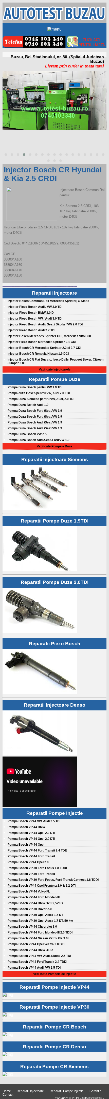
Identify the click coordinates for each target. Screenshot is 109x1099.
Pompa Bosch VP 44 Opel (26, 844)
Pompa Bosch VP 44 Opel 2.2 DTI (31, 833)
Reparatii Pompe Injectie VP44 (54, 987)
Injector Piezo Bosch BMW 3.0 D (31, 312)
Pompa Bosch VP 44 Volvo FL (29, 891)
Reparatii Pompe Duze (54, 379)
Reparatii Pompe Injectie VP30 (54, 1007)
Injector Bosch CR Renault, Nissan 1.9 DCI (38, 353)
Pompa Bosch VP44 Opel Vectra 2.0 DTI (36, 944)
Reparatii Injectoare (54, 293)
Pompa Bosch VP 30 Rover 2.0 (30, 909)
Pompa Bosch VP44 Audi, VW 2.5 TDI (34, 967)
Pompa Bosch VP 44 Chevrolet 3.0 (32, 926)
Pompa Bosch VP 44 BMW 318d (30, 950)
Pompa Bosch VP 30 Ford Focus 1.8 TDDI (37, 868)
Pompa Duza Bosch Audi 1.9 (28, 405)
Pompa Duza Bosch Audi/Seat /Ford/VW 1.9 (38, 440)
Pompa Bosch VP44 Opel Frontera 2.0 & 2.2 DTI (42, 885)
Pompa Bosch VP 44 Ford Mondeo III (34, 897)
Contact (8, 1094)
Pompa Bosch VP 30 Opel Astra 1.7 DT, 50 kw (40, 921)
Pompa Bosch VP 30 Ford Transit (31, 874)
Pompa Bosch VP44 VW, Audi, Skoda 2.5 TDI (39, 956)
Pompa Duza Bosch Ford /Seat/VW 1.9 (35, 411)
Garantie (95, 1091)
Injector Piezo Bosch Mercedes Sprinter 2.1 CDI (42, 342)
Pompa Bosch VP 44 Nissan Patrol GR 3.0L (38, 938)
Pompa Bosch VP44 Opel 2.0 (28, 862)
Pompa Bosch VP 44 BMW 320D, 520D (35, 903)
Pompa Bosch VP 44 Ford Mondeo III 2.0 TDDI (40, 932)
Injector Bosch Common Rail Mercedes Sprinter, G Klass (48, 301)
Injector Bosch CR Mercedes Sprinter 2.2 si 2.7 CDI (44, 348)
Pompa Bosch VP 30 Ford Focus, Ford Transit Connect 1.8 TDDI (53, 880)
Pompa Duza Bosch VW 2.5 (27, 434)
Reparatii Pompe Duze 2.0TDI (54, 582)
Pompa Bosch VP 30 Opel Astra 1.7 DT (35, 915)
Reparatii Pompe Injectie (54, 813)
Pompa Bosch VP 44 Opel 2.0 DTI (31, 839)
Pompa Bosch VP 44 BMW (26, 827)
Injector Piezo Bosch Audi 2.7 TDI (31, 330)
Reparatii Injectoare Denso (54, 705)
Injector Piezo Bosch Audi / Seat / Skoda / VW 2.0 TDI (45, 324)
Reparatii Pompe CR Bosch (54, 1026)
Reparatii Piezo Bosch (54, 643)
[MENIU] (54, 28)
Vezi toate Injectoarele (54, 369)
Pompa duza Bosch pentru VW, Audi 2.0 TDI (39, 393)
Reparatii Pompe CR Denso (54, 1046)
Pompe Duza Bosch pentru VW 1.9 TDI (35, 387)
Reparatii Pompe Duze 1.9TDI (54, 521)
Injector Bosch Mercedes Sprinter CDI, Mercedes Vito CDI (49, 336)
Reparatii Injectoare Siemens (54, 459)
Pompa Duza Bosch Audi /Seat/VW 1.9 (35, 422)
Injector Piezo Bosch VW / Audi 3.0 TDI (35, 318)
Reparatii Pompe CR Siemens (54, 1066)
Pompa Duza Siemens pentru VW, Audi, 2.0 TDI (41, 399)
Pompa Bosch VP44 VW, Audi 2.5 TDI (34, 821)
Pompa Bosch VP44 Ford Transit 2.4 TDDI (37, 962)
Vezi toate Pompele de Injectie (54, 974)
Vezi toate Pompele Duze (54, 446)
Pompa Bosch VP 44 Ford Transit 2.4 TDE (37, 850)
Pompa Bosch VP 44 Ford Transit (31, 856)
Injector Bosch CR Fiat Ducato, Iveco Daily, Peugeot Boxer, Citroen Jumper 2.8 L (55, 361)
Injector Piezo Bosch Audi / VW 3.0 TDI (35, 307)
